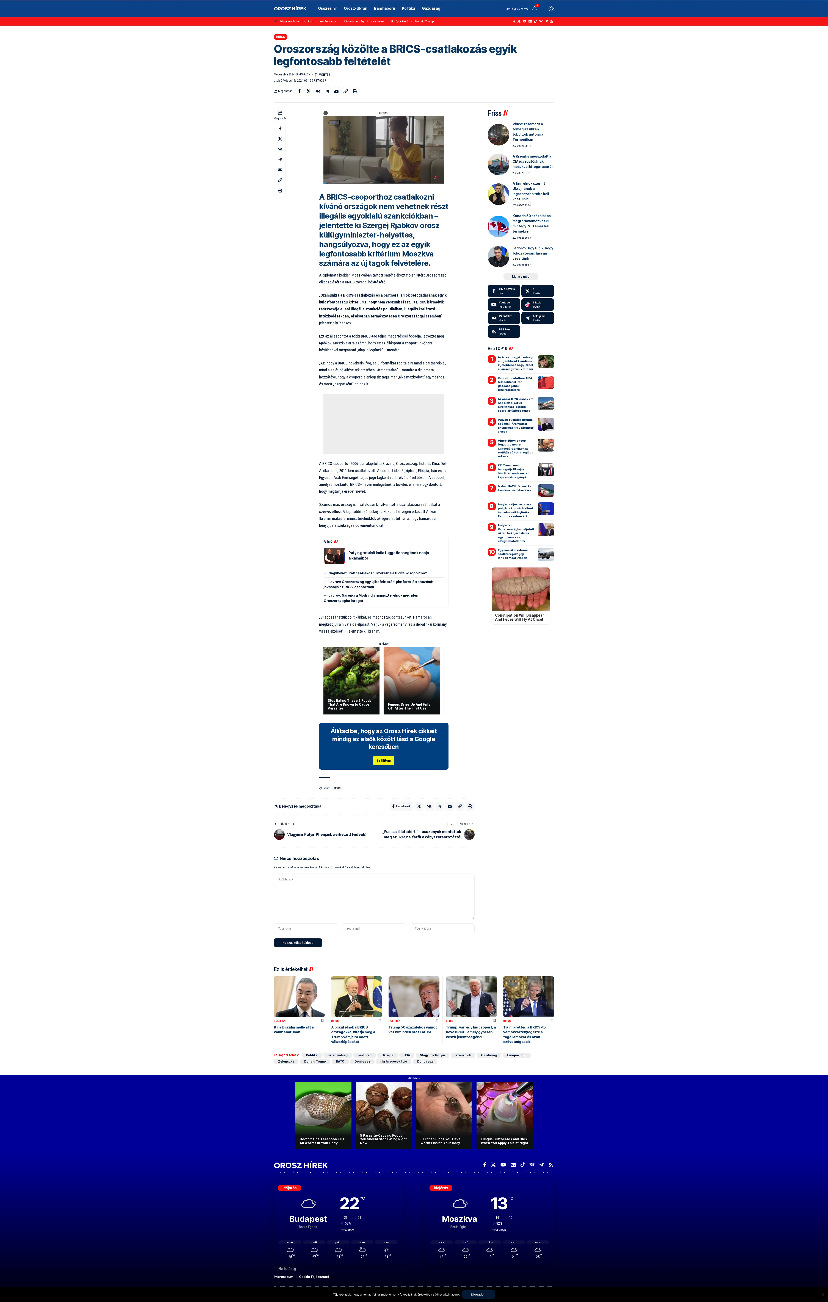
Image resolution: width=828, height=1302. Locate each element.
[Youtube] (504, 304)
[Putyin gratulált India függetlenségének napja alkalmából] (334, 556)
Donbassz (362, 1061)
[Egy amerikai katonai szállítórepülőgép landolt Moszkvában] (546, 554)
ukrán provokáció (393, 1061)
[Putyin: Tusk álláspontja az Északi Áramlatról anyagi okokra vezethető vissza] (546, 424)
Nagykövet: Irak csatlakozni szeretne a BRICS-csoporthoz (377, 573)
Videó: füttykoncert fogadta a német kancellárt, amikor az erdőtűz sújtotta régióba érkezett (515, 448)
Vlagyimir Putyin (290, 21)
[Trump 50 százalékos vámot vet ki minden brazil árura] (414, 996)
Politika (279, 1020)
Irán (310, 21)
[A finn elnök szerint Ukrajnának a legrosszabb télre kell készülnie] (498, 194)
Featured (365, 1055)
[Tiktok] (537, 304)
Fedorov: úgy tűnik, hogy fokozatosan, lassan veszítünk (533, 253)
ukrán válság (328, 21)
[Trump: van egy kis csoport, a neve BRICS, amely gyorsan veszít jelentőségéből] (471, 996)
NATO (340, 1061)
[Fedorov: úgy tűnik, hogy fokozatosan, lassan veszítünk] (498, 256)
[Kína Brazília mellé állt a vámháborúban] (299, 996)
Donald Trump (424, 21)
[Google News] (530, 21)
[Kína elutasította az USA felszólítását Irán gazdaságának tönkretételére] (546, 382)
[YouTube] (524, 21)
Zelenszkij (286, 1061)
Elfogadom (478, 1294)
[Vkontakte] (541, 21)
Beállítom (384, 760)
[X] (519, 21)
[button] (543, 9)
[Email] (336, 91)
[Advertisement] (383, 424)
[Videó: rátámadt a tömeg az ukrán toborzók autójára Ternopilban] (498, 134)
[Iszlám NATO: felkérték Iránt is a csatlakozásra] (546, 490)
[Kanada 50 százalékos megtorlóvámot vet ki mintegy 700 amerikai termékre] (498, 226)
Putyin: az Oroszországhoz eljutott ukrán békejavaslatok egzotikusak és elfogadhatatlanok (516, 533)
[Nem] (822, 1294)
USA (407, 1055)
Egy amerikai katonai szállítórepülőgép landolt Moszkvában (513, 554)
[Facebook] (514, 21)
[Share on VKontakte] (318, 91)
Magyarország (354, 21)
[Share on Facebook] (299, 91)
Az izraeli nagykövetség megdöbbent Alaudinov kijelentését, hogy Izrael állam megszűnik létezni (515, 363)
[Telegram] (546, 21)
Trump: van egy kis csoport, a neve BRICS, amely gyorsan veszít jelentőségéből (471, 1032)
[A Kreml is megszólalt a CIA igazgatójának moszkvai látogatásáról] (498, 164)
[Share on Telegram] (327, 91)
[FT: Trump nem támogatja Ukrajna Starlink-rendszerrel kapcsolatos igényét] (546, 469)
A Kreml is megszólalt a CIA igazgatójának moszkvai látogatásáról (532, 161)
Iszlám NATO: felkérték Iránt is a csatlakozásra (514, 488)
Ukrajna (388, 1055)
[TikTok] (535, 21)
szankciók (377, 21)
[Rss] (551, 21)
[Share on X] (308, 91)
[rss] (504, 331)
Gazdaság (489, 1055)
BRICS (280, 37)
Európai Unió (399, 21)
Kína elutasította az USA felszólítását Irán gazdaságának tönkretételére (515, 384)
